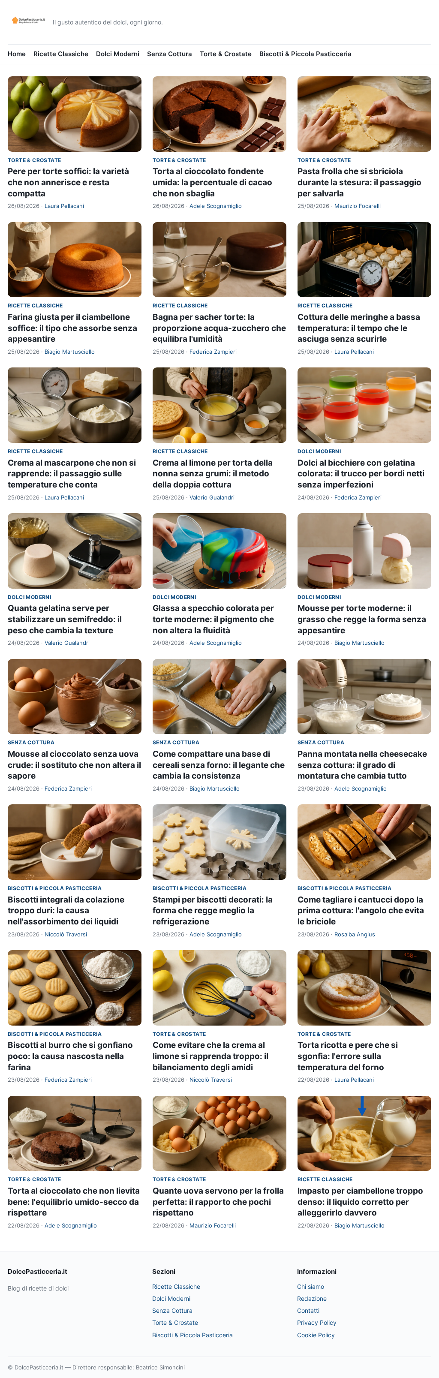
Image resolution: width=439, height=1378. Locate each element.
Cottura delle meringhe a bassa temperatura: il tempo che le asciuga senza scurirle (359, 328)
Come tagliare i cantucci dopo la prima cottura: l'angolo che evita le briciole (361, 911)
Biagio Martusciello (70, 351)
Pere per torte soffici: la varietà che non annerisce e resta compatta (68, 182)
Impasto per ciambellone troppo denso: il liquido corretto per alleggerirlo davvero (360, 1202)
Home (17, 54)
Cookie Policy (316, 1335)
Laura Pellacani (64, 205)
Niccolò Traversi (66, 934)
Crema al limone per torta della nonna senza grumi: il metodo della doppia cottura (213, 474)
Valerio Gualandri (212, 497)
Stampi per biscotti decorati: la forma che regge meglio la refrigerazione (213, 911)
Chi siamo (310, 1286)
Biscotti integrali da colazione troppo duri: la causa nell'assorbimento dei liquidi (66, 911)
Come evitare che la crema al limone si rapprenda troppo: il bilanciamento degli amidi (210, 1056)
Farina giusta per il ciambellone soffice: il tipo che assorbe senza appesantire (72, 328)
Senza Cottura (169, 54)
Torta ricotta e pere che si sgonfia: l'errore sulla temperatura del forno (348, 1056)
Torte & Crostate (226, 54)
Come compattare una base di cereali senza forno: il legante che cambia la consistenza (219, 765)
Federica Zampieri (213, 351)
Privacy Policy (317, 1322)
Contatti (308, 1310)
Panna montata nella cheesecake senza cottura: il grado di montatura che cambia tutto (362, 765)
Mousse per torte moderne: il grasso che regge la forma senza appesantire (362, 619)
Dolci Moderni (117, 54)
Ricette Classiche (60, 54)
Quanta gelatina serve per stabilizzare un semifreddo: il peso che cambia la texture (65, 619)
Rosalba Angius (354, 934)
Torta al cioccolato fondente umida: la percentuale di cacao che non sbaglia (212, 182)
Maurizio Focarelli (357, 205)
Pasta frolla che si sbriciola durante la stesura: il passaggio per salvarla (359, 182)
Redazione (312, 1298)
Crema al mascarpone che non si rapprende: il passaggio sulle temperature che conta (72, 474)
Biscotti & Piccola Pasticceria (305, 54)
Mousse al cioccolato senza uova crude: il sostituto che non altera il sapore (74, 765)
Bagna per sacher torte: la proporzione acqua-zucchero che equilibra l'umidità (219, 328)
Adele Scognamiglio (215, 205)
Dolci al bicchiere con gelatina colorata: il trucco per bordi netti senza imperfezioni (361, 474)
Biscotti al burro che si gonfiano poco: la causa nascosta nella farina (70, 1056)
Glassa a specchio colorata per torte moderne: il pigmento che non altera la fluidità (213, 619)
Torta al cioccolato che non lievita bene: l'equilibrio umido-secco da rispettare (74, 1202)
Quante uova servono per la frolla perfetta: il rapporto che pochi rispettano (218, 1202)
